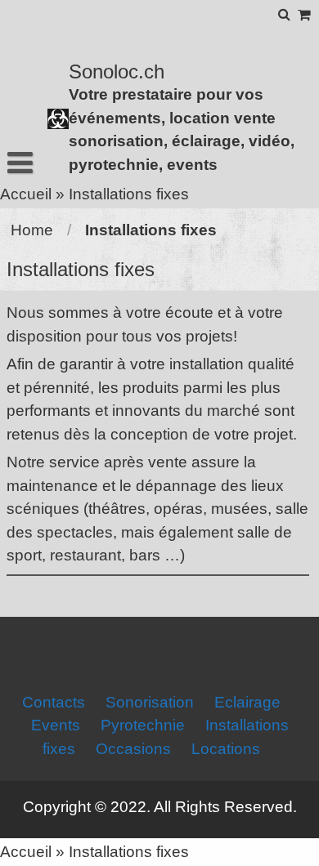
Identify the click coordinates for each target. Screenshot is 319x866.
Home (32, 230)
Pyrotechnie (143, 725)
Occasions (133, 748)
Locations (225, 748)
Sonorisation (150, 702)
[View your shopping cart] (305, 15)
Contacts (53, 702)
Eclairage (247, 702)
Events (55, 725)
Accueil (26, 194)
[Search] (285, 14)
